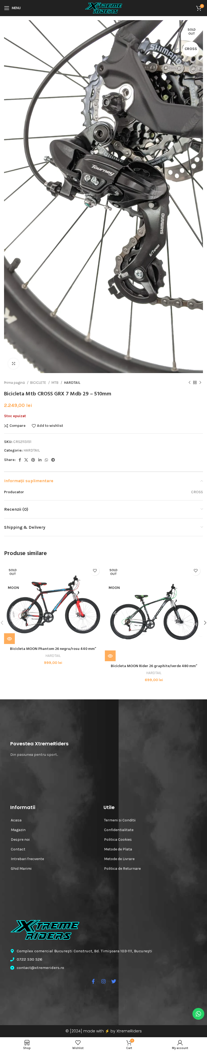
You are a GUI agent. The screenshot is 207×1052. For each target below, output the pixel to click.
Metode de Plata (118, 849)
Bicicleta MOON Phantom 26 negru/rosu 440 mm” (53, 649)
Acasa (16, 820)
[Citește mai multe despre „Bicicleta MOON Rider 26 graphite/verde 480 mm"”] (110, 655)
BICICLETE (38, 383)
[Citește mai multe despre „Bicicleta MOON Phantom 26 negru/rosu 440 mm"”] (9, 638)
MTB (55, 383)
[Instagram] (103, 981)
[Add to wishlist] (94, 570)
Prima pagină (15, 383)
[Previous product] (189, 382)
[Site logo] (103, 7)
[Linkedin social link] (40, 459)
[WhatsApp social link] (46, 459)
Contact (18, 849)
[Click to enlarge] (13, 363)
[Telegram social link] (53, 459)
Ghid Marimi (21, 868)
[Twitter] (113, 981)
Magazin (18, 830)
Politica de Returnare (122, 868)
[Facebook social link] (20, 459)
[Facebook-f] (93, 981)
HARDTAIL (72, 383)
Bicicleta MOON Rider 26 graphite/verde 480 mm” (154, 666)
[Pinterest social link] (33, 459)
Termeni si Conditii (120, 820)
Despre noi (20, 839)
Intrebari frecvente (27, 859)
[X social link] (26, 459)
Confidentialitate (118, 830)
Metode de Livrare (119, 859)
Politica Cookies (118, 839)
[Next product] (200, 382)
